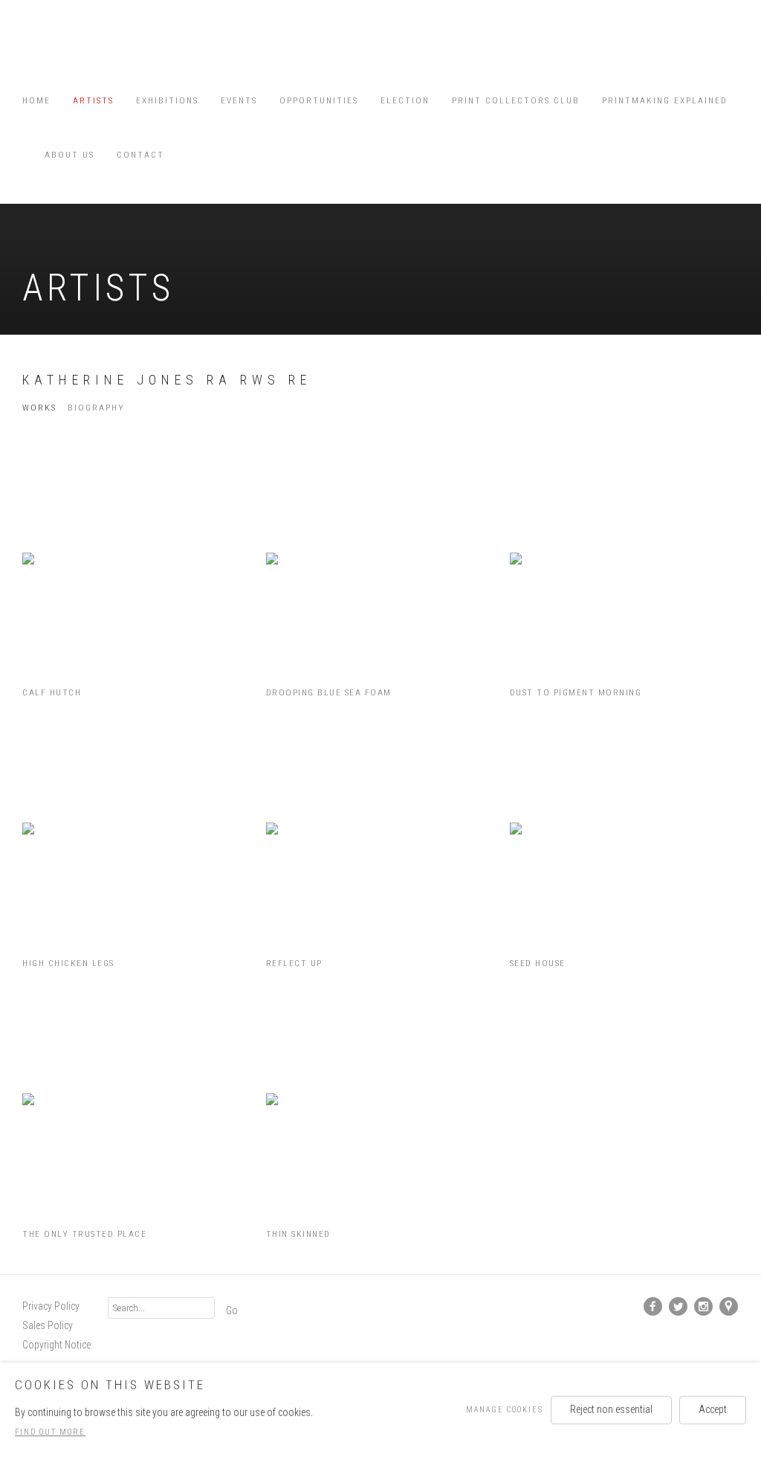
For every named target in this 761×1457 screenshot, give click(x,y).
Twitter (678, 1306)
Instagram (703, 1306)
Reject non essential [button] (611, 1409)
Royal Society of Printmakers (66, 49)
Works (39, 407)
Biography (96, 407)
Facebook (653, 1306)
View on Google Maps (729, 1306)
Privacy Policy (51, 1306)
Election (405, 100)
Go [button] (232, 1310)
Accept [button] (713, 1409)
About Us (69, 154)
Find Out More (50, 1432)
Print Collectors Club (516, 100)
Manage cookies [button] (504, 1409)
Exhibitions (167, 100)
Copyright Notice (56, 1345)
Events (239, 100)
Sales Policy (47, 1325)
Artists (93, 100)
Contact (140, 154)
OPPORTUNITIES (318, 100)
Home (36, 100)
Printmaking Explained (665, 100)
